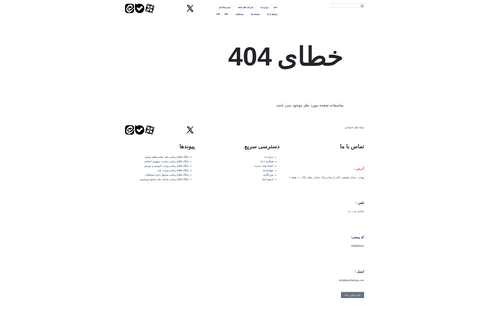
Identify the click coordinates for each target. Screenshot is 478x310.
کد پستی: (357, 237)
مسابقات (239, 14)
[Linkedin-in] (170, 8)
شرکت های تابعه (245, 7)
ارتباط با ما (272, 14)
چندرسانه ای (224, 7)
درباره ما (265, 7)
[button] (192, 22)
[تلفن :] (359, 193)
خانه (275, 7)
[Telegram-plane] (159, 8)
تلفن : (360, 203)
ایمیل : (359, 271)
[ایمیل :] (359, 262)
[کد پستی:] (359, 228)
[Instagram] (180, 8)
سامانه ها (255, 14)
